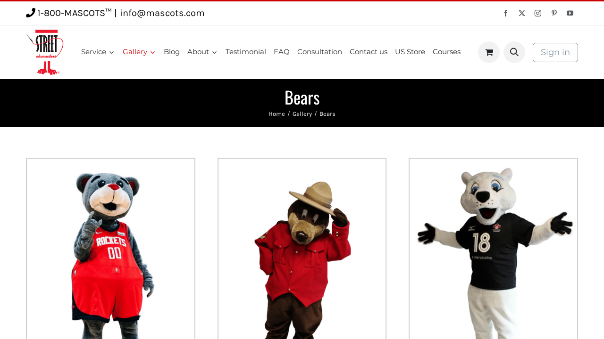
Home (276, 113)
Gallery (302, 113)
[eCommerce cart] (489, 52)
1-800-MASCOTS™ (74, 13)
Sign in (555, 52)
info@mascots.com (162, 13)
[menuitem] (98, 52)
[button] (514, 52)
